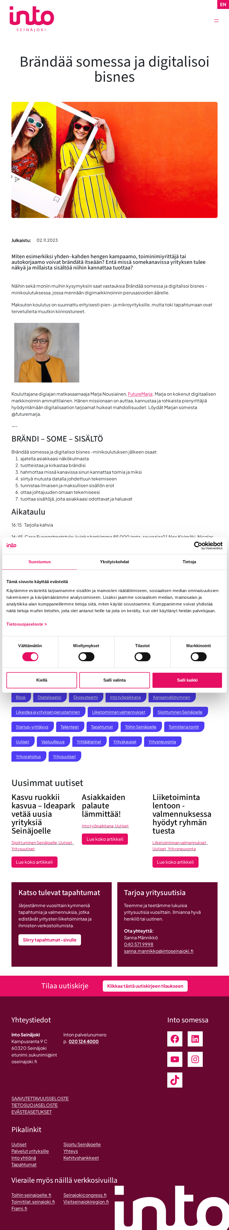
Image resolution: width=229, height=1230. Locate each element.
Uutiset (22, 741)
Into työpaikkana (125, 696)
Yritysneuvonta (162, 741)
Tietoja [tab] (189, 561)
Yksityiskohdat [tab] (114, 561)
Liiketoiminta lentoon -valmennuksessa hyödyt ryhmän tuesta (181, 814)
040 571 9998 (138, 944)
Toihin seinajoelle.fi (31, 1195)
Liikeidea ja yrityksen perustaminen (48, 711)
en (223, 4)
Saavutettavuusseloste (40, 1098)
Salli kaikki (187, 680)
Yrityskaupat (124, 741)
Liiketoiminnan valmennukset (118, 711)
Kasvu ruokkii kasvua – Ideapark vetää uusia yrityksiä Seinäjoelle (43, 814)
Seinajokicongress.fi (84, 1195)
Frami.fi (19, 1208)
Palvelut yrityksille (30, 1151)
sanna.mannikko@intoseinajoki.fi (158, 951)
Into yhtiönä (23, 1158)
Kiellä (41, 680)
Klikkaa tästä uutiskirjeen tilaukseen (145, 986)
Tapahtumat (102, 726)
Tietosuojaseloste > (26, 624)
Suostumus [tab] (39, 561)
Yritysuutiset (64, 756)
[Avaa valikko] (216, 20)
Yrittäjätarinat (89, 741)
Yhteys (70, 1151)
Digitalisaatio (49, 696)
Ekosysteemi (85, 696)
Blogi (20, 696)
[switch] (86, 656)
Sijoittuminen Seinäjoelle (180, 711)
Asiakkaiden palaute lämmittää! (103, 805)
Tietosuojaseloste (34, 1105)
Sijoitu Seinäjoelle (82, 1144)
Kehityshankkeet (81, 1158)
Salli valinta (114, 680)
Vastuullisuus (53, 741)
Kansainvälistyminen (171, 696)
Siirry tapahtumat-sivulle (50, 940)
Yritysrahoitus (28, 756)
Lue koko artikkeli (36, 863)
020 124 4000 (84, 1041)
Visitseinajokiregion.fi (86, 1202)
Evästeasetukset (31, 1112)
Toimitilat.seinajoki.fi (33, 1202)
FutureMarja (140, 394)
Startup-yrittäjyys (32, 726)
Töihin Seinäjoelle (140, 726)
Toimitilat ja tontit (184, 726)
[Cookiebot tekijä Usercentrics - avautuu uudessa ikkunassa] (198, 545)
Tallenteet (70, 726)
